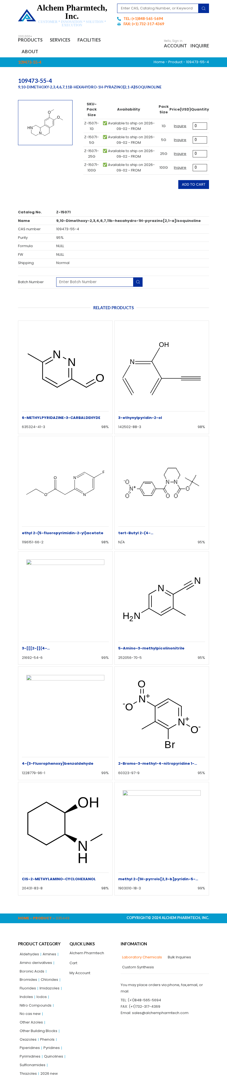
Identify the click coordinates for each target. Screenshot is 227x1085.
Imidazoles (50, 988)
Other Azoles (31, 1022)
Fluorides (28, 988)
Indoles (26, 996)
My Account (79, 973)
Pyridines (51, 1047)
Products (30, 39)
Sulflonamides (32, 1065)
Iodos (42, 996)
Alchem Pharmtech (86, 953)
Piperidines (30, 1047)
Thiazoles (28, 1073)
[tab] (141, 957)
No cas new (30, 1013)
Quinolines (53, 1056)
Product (175, 62)
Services (60, 39)
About (30, 51)
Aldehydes (29, 954)
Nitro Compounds (35, 1005)
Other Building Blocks (38, 1030)
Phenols (47, 1039)
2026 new (49, 1073)
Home (159, 62)
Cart (73, 963)
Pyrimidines (30, 1056)
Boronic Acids (32, 971)
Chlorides (49, 979)
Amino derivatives (36, 962)
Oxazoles (28, 1039)
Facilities (89, 39)
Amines (49, 954)
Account (175, 45)
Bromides (28, 979)
